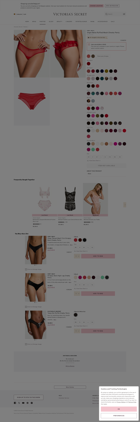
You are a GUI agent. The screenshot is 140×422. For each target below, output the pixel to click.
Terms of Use (132, 402)
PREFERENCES (118, 415)
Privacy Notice (121, 402)
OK (119, 409)
